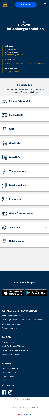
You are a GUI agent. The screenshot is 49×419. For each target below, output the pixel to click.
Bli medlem (26, 5)
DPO (4, 381)
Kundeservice (8, 377)
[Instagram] (10, 392)
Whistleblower (8, 385)
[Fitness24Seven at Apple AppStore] (13, 292)
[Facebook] (4, 392)
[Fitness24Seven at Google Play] (36, 292)
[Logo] (5, 5)
